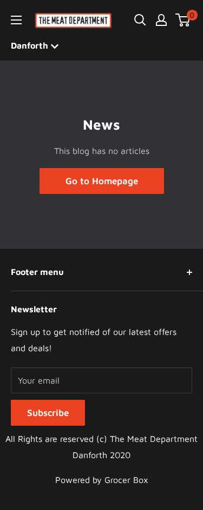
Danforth (30, 45)
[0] (183, 20)
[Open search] (140, 20)
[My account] (161, 20)
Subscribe (48, 412)
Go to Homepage (102, 181)
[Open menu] (16, 20)
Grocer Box (126, 480)
